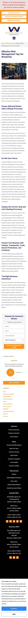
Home (3, 43)
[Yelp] (14, 521)
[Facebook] (10, 521)
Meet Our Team (14, 448)
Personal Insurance (14, 429)
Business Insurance (14, 433)
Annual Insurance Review (14, 488)
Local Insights (14, 462)
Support (14, 474)
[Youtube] (17, 521)
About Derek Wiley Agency (14, 445)
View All (5, 416)
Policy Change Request (14, 484)
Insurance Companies (14, 459)
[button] (14, 38)
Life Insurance (14, 436)
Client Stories (14, 455)
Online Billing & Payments (14, 477)
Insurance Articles (14, 466)
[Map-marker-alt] (7, 521)
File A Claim (14, 481)
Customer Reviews (14, 452)
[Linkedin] (21, 521)
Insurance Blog (10, 43)
